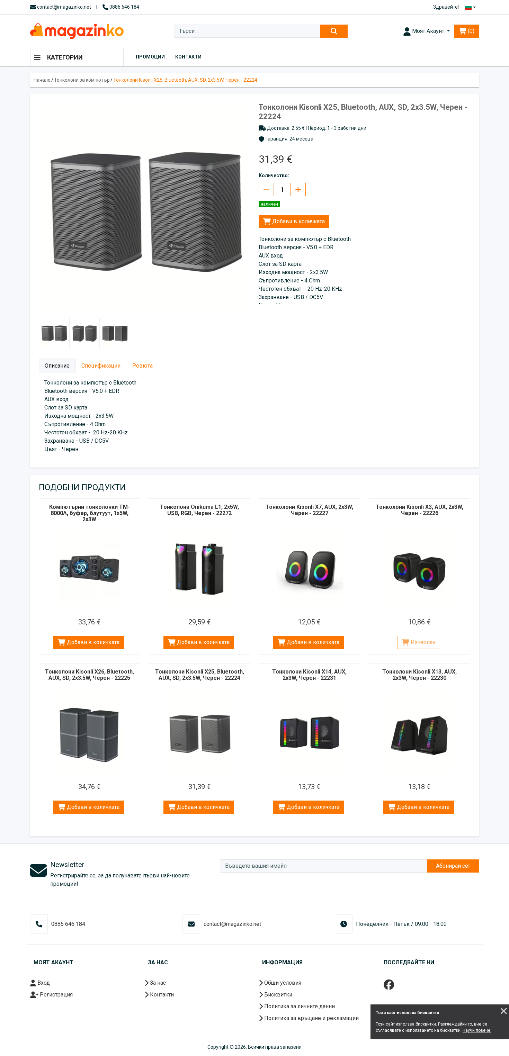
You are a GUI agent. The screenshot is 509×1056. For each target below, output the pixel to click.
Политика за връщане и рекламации (311, 1018)
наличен (269, 204)
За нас (157, 983)
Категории (64, 57)
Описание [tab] (57, 365)
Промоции (150, 57)
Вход (43, 983)
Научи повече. (477, 1030)
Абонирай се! (453, 866)
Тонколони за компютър (82, 80)
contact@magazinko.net (63, 7)
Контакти (188, 57)
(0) (470, 31)
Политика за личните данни (299, 1006)
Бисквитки (277, 994)
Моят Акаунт (428, 31)
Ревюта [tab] (142, 365)
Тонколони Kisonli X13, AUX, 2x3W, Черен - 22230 (419, 674)
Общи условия (282, 983)
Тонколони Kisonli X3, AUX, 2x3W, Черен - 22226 (419, 510)
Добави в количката (298, 221)
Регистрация (55, 994)
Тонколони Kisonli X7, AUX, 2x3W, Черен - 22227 (309, 510)
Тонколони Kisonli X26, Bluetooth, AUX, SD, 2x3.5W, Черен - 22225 (89, 674)
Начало (42, 80)
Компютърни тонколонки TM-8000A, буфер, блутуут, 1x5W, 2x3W (89, 513)
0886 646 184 (123, 7)
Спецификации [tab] (100, 365)
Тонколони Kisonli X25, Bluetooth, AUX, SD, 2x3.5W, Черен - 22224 (185, 80)
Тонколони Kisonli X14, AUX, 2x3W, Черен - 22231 (309, 674)
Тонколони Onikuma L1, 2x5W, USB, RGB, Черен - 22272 (199, 510)
